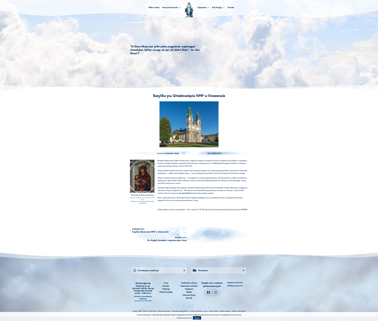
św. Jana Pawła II (185, 193)
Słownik (189, 298)
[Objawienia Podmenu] (208, 7)
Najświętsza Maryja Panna (180, 311)
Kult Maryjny (217, 7)
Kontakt (231, 7)
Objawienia (201, 7)
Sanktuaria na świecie (189, 286)
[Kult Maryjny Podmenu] (224, 7)
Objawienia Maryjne (164, 311)
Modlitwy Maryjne (225, 311)
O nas (166, 283)
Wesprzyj (166, 289)
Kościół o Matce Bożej (150, 311)
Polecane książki (166, 292)
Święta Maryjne (213, 311)
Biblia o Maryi (154, 7)
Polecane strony (189, 295)
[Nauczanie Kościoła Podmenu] (180, 7)
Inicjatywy (189, 289)
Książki (189, 292)
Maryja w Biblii (137, 311)
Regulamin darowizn (235, 282)
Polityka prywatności (235, 286)
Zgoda (197, 318)
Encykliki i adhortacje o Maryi (198, 311)
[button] (159, 270)
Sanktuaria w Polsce (172, 153)
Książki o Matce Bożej (238, 311)
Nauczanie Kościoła (170, 7)
